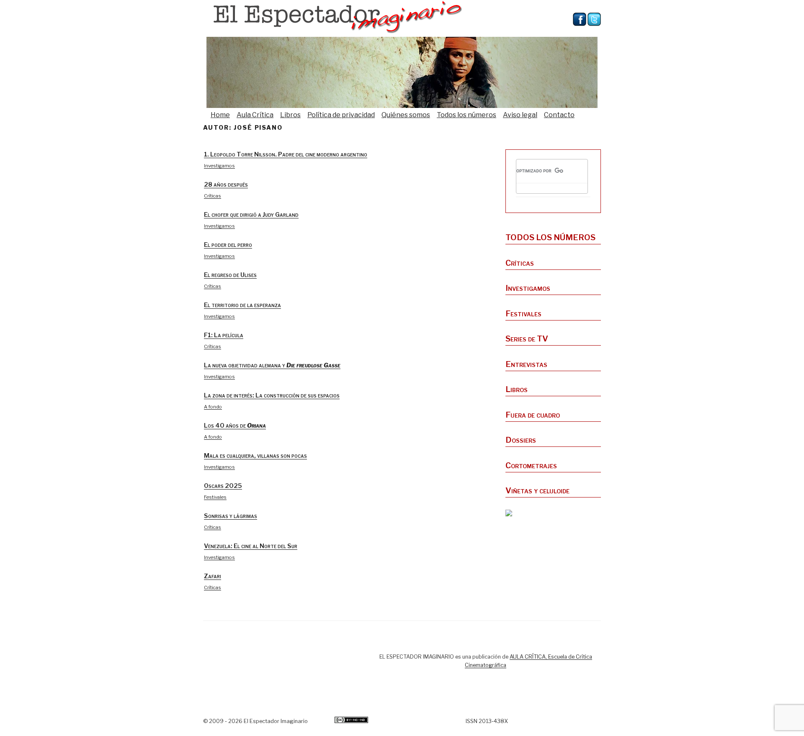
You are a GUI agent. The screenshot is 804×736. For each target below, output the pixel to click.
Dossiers (520, 440)
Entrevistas (526, 364)
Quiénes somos (405, 115)
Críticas (212, 196)
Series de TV (526, 338)
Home (220, 115)
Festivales (215, 497)
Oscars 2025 (223, 486)
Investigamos (219, 166)
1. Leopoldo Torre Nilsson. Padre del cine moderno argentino (285, 154)
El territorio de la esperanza (242, 305)
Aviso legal (520, 115)
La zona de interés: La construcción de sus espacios (272, 395)
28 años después (226, 184)
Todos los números (466, 115)
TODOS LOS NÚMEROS (550, 237)
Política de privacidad (341, 115)
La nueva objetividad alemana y (272, 365)
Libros (290, 115)
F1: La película (223, 335)
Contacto (559, 115)
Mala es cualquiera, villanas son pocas (255, 455)
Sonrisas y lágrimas (230, 516)
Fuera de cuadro (532, 415)
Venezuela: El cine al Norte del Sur (250, 546)
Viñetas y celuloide (537, 490)
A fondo (213, 407)
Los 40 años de (235, 425)
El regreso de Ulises (230, 275)
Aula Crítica (255, 115)
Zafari (212, 576)
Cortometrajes (531, 465)
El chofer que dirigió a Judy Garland (251, 214)
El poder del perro (228, 245)
